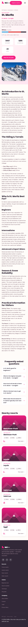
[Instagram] (3, 559)
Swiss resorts (5, 573)
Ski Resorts (4, 10)
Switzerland (10, 10)
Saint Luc (7, 496)
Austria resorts (5, 570)
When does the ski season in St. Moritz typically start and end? (12, 400)
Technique (4, 588)
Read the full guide (9, 57)
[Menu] (25, 3)
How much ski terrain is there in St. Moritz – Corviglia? (12, 384)
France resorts (5, 567)
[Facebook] (6, 559)
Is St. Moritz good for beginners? (9, 369)
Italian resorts (5, 576)
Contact (4, 601)
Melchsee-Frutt (10, 434)
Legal (3, 604)
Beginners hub (5, 583)
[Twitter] (10, 559)
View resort (20, 441)
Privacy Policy (5, 607)
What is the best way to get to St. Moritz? (12, 392)
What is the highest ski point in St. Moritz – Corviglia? (12, 377)
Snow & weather (5, 585)
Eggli (6, 527)
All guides (4, 591)
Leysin (6, 465)
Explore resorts (16, 3)
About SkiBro (5, 598)
